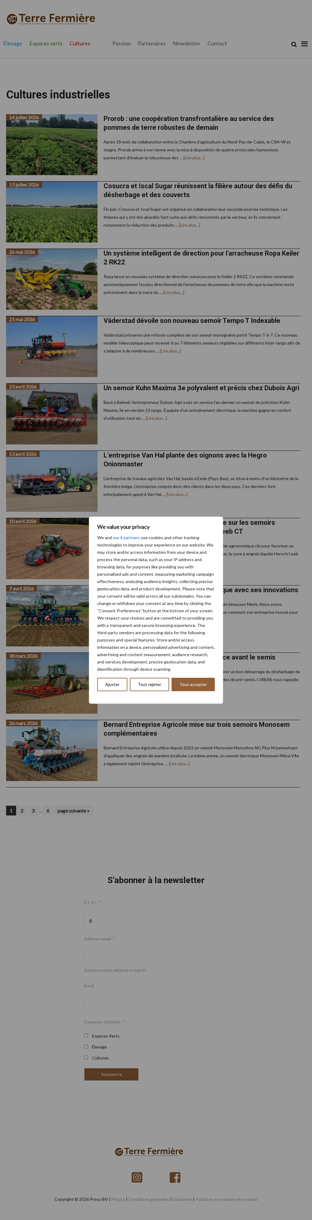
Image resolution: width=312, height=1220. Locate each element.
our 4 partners (126, 537)
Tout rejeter (149, 684)
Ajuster (112, 684)
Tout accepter (193, 684)
